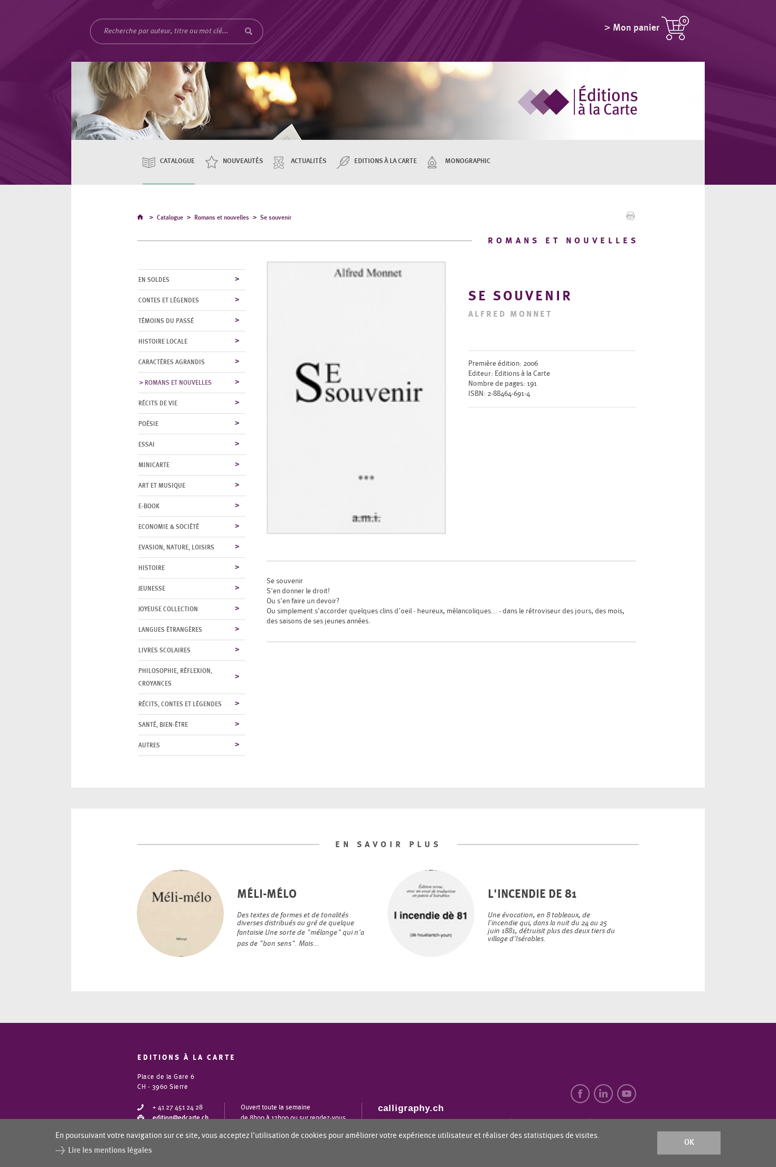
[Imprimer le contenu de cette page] (630, 218)
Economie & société (168, 527)
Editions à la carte (385, 161)
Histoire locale (162, 341)
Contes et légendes (168, 300)
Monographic (467, 161)
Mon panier (636, 28)
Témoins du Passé (166, 321)
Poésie (148, 424)
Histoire (151, 568)
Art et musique (161, 485)
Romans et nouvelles (221, 217)
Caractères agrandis (171, 362)
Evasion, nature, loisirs (176, 547)
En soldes (153, 280)
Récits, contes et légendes (180, 704)
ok (689, 1143)
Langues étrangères (170, 630)
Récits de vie (157, 403)
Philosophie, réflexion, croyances (175, 677)
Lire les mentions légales (110, 1150)
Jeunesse (151, 588)
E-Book (148, 506)
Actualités (308, 161)
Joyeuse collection (168, 609)
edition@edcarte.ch (181, 1118)
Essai (146, 444)
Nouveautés (243, 161)
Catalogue (177, 161)
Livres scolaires (164, 650)
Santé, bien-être (163, 725)
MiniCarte (153, 465)
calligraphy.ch (411, 1108)
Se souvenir (275, 217)
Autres (149, 745)
